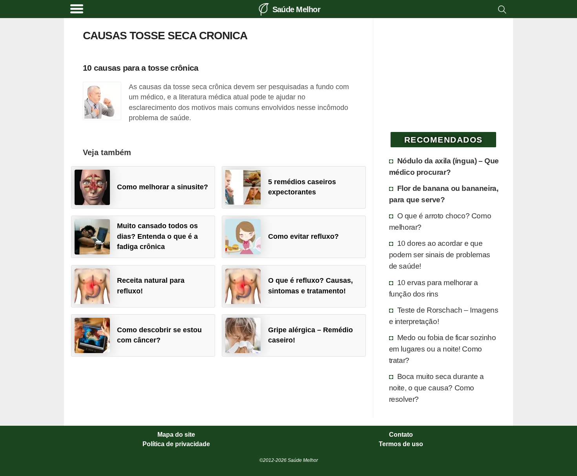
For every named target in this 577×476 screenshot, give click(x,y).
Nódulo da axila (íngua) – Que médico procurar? (444, 166)
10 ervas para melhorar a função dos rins (433, 288)
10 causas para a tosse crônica (140, 67)
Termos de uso (401, 444)
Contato (401, 435)
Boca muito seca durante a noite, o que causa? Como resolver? (436, 387)
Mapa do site (176, 435)
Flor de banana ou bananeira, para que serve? (443, 194)
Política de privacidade (176, 444)
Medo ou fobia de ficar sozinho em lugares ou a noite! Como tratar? (442, 348)
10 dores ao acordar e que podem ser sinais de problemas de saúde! (439, 254)
